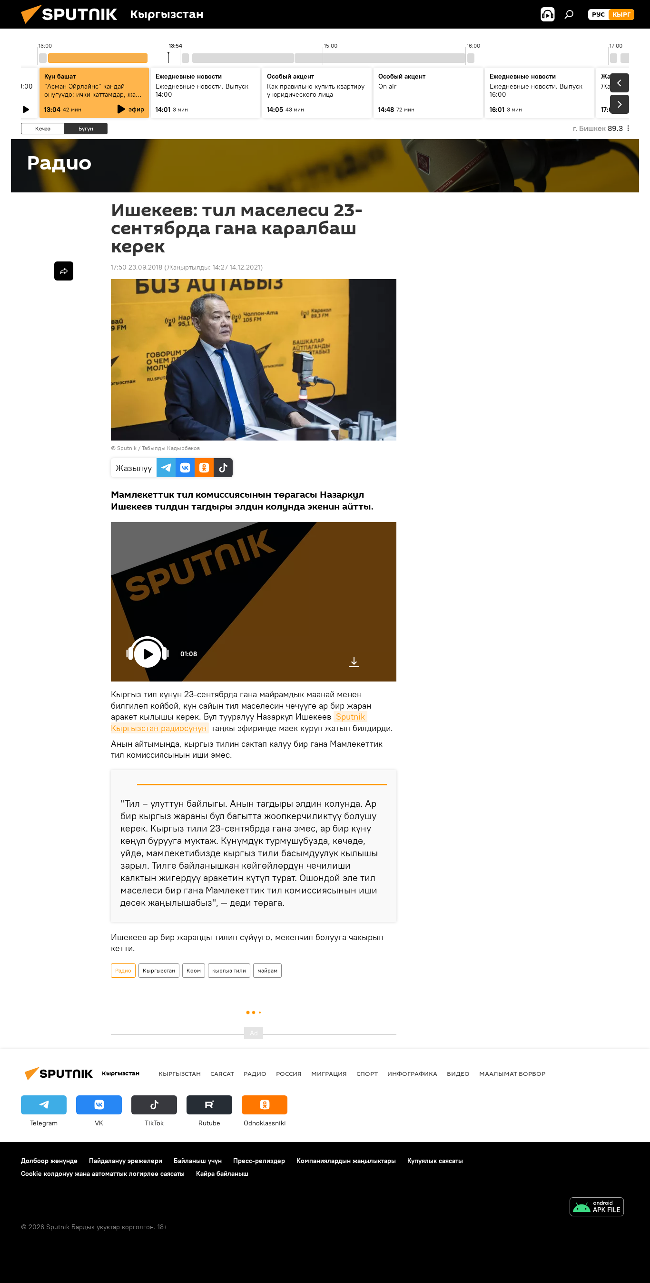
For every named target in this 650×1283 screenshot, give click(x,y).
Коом (194, 970)
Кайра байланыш (222, 1173)
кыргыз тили (229, 970)
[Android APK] (596, 1208)
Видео (458, 1073)
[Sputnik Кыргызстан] (73, 26)
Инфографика (412, 1073)
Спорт (367, 1073)
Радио (123, 970)
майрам (267, 970)
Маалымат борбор (512, 1073)
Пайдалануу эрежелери (125, 1160)
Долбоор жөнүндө (49, 1160)
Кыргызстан (159, 970)
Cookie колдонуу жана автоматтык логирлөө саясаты (103, 1173)
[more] (63, 271)
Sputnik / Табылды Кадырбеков (158, 447)
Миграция (329, 1073)
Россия (289, 1073)
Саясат (222, 1073)
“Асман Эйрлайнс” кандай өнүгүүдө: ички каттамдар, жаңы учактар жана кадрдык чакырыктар (94, 98)
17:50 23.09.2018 (136, 267)
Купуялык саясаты (435, 1160)
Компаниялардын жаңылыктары (346, 1160)
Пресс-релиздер (259, 1160)
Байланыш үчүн (198, 1160)
